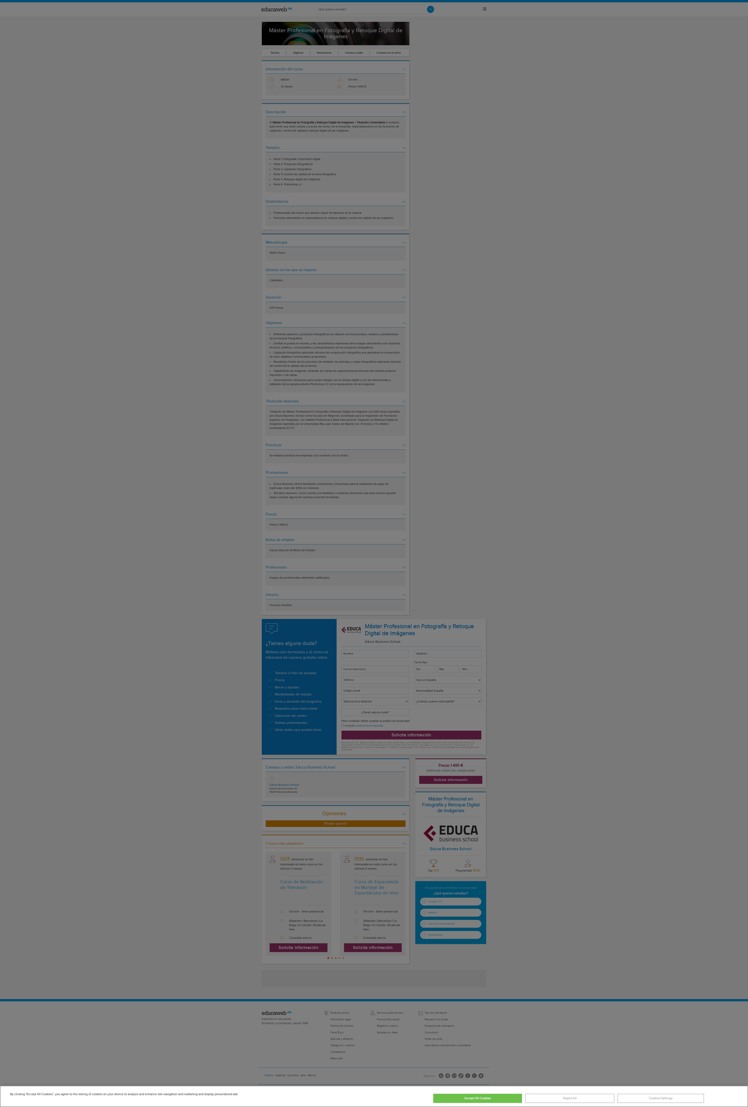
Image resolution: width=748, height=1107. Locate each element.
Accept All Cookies (477, 1098)
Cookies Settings (661, 1098)
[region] (374, 1096)
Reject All (570, 1098)
